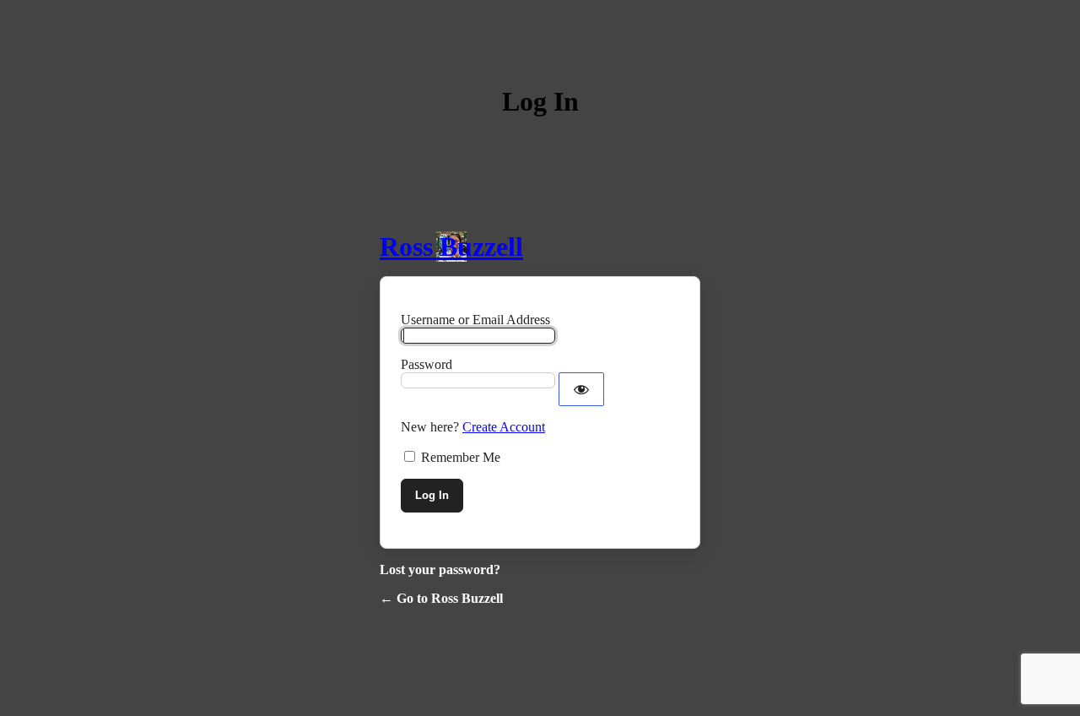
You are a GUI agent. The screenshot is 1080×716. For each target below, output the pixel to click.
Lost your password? (440, 569)
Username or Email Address (475, 319)
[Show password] (581, 389)
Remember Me (460, 457)
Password (426, 364)
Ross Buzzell (451, 246)
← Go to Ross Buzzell (441, 598)
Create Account (503, 427)
